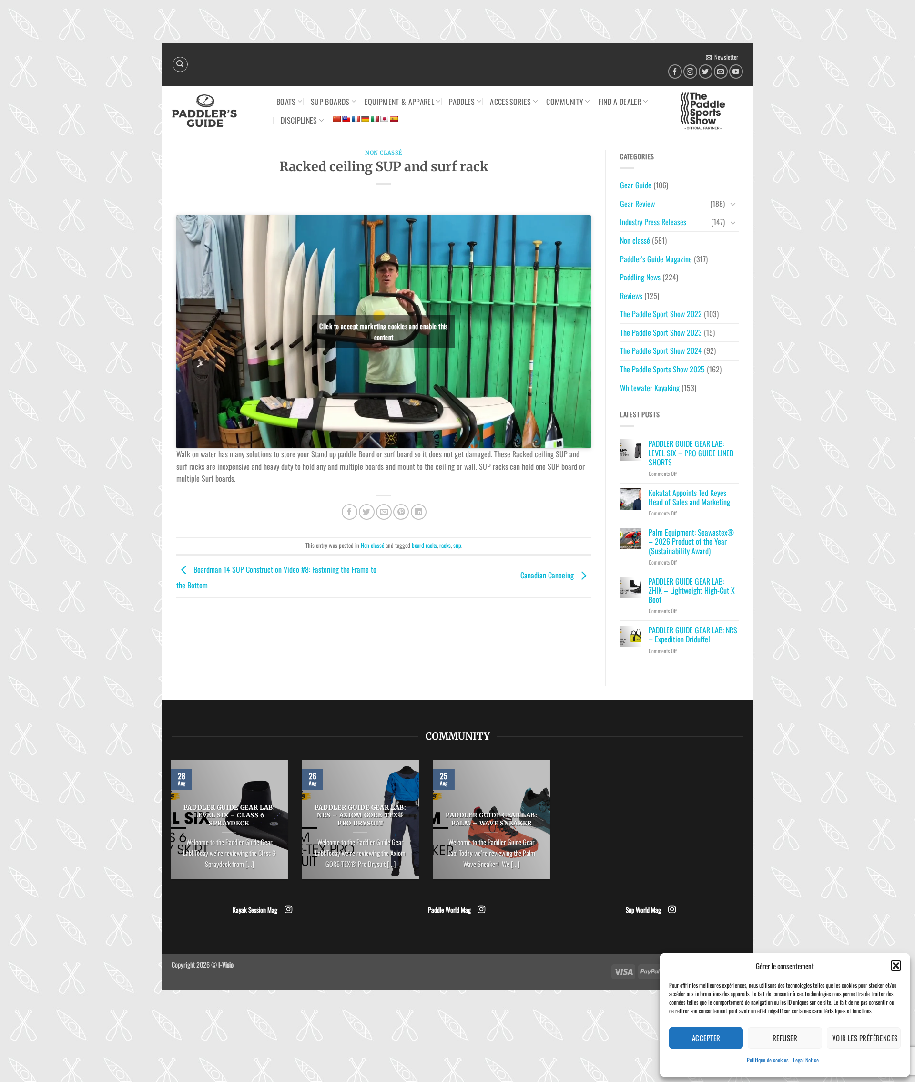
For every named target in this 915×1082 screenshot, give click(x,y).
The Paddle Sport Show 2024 (661, 350)
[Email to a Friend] (384, 512)
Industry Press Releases (653, 221)
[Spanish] (393, 119)
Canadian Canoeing (548, 575)
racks (445, 545)
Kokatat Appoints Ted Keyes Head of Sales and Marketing (689, 497)
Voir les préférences (865, 1037)
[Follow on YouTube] (736, 71)
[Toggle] (733, 203)
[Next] (552, 826)
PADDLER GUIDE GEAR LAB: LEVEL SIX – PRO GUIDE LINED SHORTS (691, 453)
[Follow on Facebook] (675, 71)
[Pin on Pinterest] (401, 512)
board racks (424, 545)
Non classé (383, 152)
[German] (365, 119)
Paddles (462, 101)
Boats (286, 101)
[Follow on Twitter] (705, 71)
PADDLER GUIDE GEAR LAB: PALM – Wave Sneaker (492, 819)
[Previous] (169, 826)
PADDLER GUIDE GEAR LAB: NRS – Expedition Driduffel (693, 635)
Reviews (631, 295)
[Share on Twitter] (367, 512)
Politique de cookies (767, 1060)
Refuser (785, 1037)
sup (457, 545)
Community (564, 101)
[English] (346, 119)
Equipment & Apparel (399, 101)
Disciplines (299, 120)
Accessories (510, 101)
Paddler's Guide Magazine (656, 259)
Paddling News (640, 277)
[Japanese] (384, 119)
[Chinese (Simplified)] (336, 119)
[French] (355, 119)
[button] (896, 965)
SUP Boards (330, 101)
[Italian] (374, 119)
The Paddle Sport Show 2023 (661, 332)
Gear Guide (635, 185)
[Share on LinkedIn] (419, 512)
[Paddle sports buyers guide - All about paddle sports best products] (217, 111)
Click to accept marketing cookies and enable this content (383, 331)
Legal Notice (806, 1060)
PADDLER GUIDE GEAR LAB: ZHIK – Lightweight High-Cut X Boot (692, 591)
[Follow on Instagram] (690, 71)
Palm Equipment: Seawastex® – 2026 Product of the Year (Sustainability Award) (691, 542)
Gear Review (637, 203)
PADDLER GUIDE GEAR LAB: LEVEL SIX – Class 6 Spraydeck (229, 816)
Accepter (706, 1037)
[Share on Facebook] (349, 512)
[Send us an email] (721, 71)
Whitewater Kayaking (650, 387)
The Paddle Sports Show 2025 (662, 369)
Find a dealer (620, 101)
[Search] (180, 64)
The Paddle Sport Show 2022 (661, 313)
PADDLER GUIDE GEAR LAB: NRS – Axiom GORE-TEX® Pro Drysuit (361, 816)
